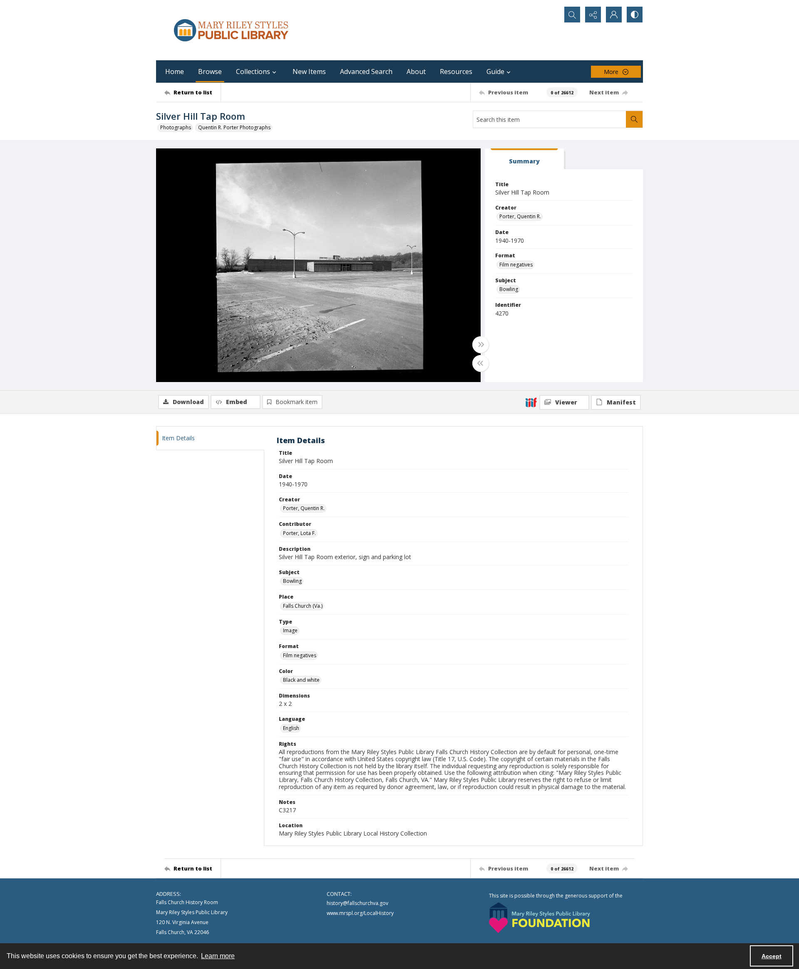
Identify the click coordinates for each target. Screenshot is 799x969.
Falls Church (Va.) (303, 605)
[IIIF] (531, 402)
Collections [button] (253, 71)
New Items (309, 71)
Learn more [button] (218, 955)
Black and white (301, 679)
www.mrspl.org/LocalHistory (360, 913)
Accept (772, 956)
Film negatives (516, 264)
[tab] (524, 159)
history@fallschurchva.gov (357, 903)
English (291, 728)
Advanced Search (366, 71)
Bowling (508, 289)
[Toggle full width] (480, 344)
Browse (210, 71)
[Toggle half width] (480, 363)
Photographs (175, 127)
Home (174, 71)
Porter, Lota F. (299, 533)
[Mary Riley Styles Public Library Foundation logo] (539, 917)
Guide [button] (495, 71)
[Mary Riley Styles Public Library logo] (231, 30)
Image (290, 630)
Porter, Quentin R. (520, 216)
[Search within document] (634, 119)
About (416, 71)
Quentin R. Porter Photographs (234, 127)
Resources (456, 71)
